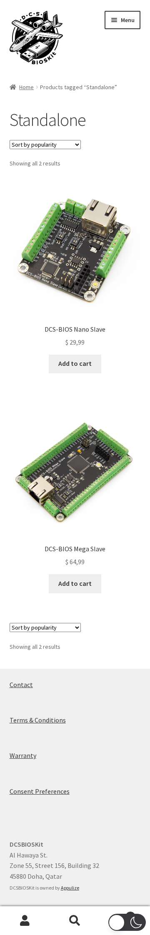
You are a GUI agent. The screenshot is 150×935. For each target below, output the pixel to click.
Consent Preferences (40, 791)
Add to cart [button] (75, 363)
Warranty (23, 755)
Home (26, 87)
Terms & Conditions (38, 720)
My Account (25, 921)
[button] (127, 922)
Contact (21, 684)
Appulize (70, 888)
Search (75, 921)
